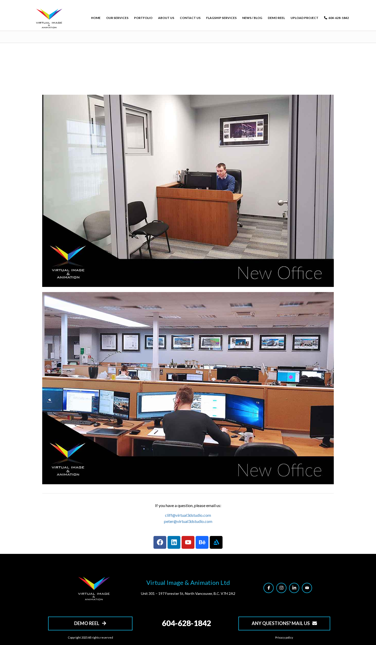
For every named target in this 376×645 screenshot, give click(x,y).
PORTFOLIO (143, 18)
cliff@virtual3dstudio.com (188, 515)
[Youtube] (188, 542)
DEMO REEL (276, 18)
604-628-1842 (338, 18)
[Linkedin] (174, 542)
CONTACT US (190, 18)
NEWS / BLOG (252, 18)
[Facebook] (159, 542)
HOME (96, 18)
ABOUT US (166, 18)
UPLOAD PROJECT (304, 18)
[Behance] (202, 542)
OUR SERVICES (117, 18)
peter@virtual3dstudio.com (188, 521)
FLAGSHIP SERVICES (221, 18)
